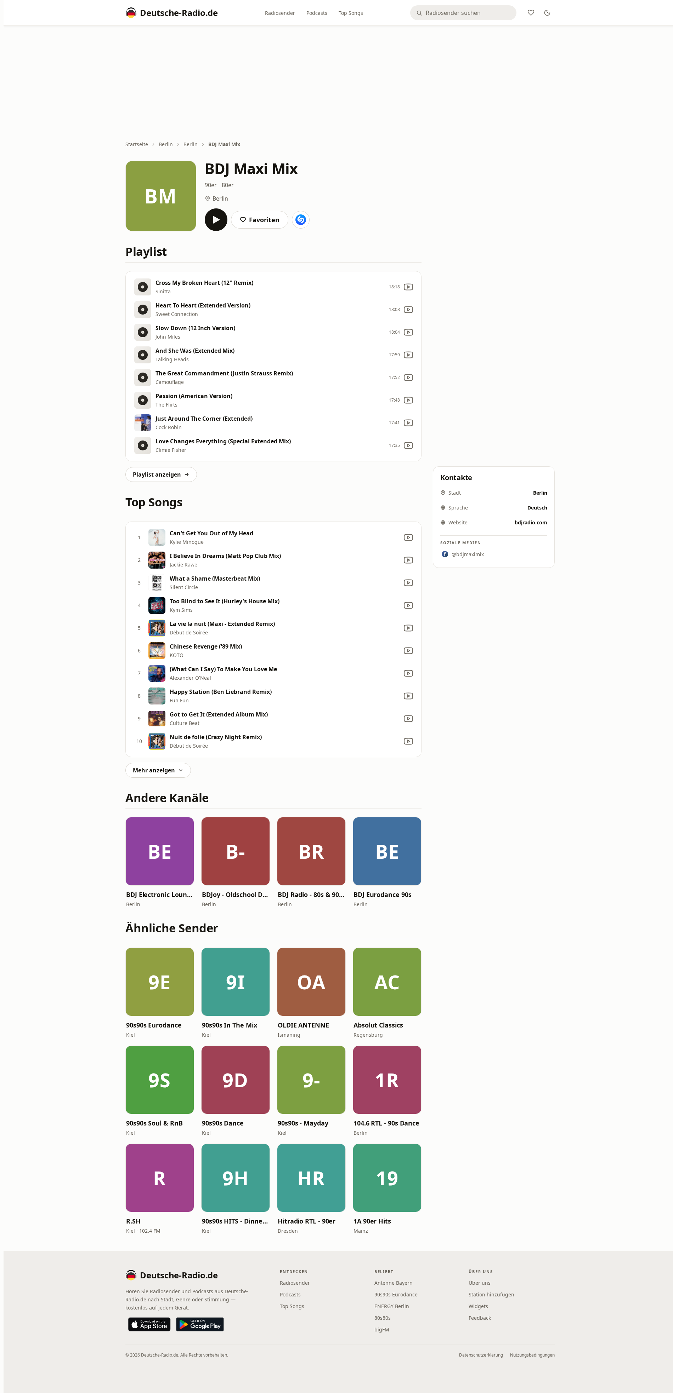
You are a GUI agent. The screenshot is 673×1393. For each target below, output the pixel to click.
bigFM (381, 1329)
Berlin (166, 144)
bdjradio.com (531, 522)
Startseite (136, 144)
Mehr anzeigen (154, 770)
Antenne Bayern (393, 1282)
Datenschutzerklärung (481, 1355)
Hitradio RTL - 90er (306, 1221)
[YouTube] (408, 287)
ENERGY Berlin (391, 1306)
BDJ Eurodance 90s (382, 894)
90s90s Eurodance (154, 1025)
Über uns (480, 1282)
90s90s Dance (223, 1123)
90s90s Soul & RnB (154, 1123)
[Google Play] (200, 1324)
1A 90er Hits (372, 1221)
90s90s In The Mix (229, 1025)
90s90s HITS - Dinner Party (235, 1221)
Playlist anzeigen (157, 474)
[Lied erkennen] (301, 220)
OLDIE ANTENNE (303, 1025)
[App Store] (149, 1324)
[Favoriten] (531, 12)
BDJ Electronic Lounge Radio (159, 894)
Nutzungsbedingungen (532, 1355)
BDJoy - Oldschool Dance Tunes (235, 894)
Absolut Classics (378, 1025)
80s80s (382, 1317)
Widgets (478, 1306)
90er (211, 185)
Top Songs (351, 13)
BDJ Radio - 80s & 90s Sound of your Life (311, 894)
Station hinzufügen (491, 1294)
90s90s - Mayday (303, 1123)
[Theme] (547, 12)
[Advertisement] (340, 83)
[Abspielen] (216, 219)
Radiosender (280, 13)
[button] (159, 851)
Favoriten (264, 219)
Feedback (480, 1317)
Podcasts (316, 13)
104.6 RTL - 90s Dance (386, 1123)
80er (228, 185)
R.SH (133, 1221)
